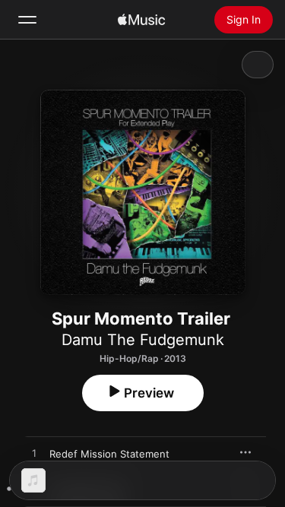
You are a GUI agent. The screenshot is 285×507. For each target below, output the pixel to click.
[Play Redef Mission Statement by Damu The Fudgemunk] (34, 454)
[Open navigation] (27, 19)
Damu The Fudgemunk (143, 340)
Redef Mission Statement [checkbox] (109, 454)
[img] (141, 20)
